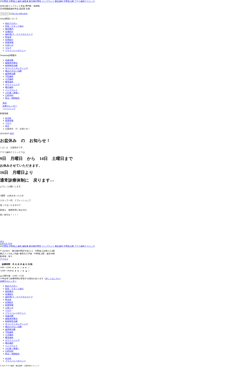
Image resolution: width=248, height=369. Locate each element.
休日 (12, 133)
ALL (2, 241)
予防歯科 (9, 76)
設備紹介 (9, 31)
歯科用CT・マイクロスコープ (19, 34)
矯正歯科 (9, 87)
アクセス (4, 259)
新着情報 (9, 42)
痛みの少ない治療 (13, 71)
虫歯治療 (9, 60)
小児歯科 (9, 79)
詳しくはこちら (52, 278)
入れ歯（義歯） (12, 93)
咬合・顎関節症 (12, 98)
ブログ (8, 48)
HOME (8, 358)
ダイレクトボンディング (16, 68)
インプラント (11, 90)
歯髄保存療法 (11, 63)
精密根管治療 (11, 65)
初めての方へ (11, 23)
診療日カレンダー (8, 281)
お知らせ (9, 45)
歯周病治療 (10, 74)
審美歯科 (9, 82)
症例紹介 (9, 40)
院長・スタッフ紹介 (14, 26)
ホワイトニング (12, 84)
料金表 (8, 37)
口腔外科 (9, 95)
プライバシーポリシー (15, 50)
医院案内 (9, 29)
